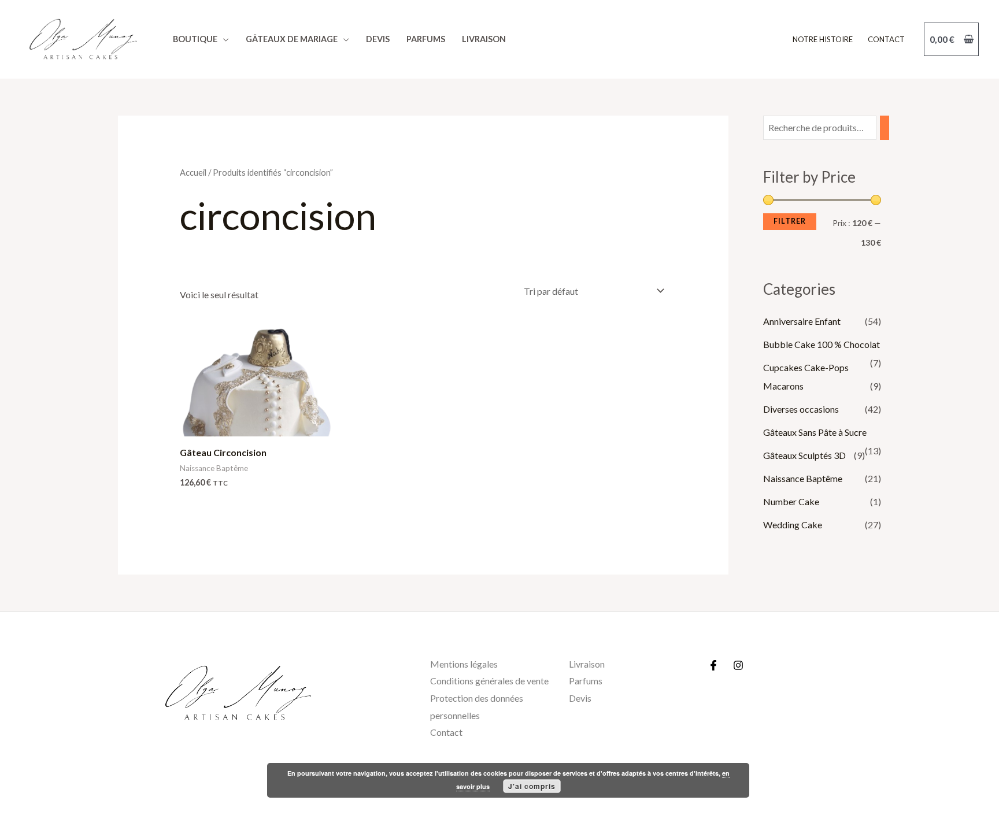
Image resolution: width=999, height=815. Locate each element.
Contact (886, 39)
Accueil (193, 172)
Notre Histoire (823, 39)
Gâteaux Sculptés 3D (804, 455)
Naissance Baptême (802, 478)
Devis (378, 39)
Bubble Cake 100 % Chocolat (821, 344)
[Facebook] (713, 665)
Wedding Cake (792, 524)
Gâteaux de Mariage (292, 39)
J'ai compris (532, 786)
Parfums (425, 39)
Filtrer (790, 221)
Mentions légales (464, 663)
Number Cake (791, 501)
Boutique (195, 39)
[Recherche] (884, 128)
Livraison (484, 39)
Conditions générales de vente (489, 680)
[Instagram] (738, 665)
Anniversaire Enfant (802, 321)
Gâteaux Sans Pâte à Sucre (815, 432)
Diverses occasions (801, 408)
